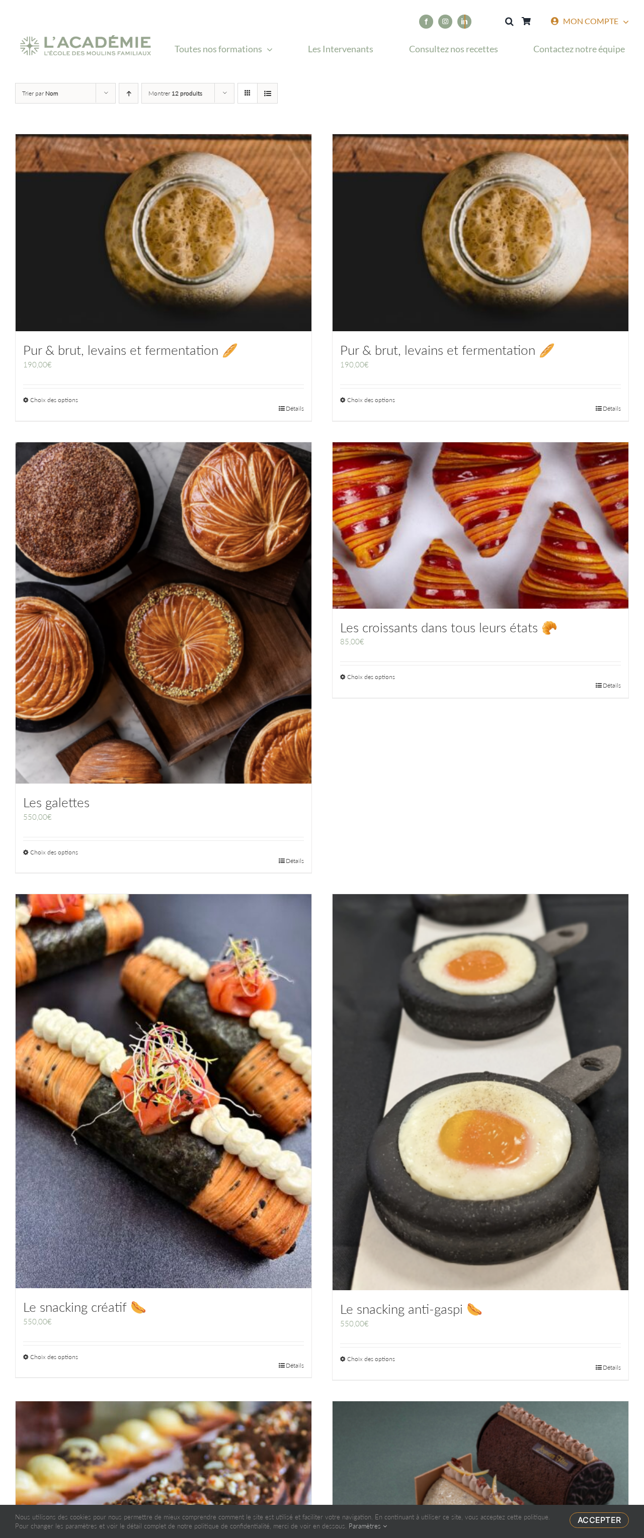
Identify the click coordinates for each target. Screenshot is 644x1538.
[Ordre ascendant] (128, 93)
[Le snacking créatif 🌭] (163, 1091)
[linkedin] (464, 22)
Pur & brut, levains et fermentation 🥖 (130, 349)
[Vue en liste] (267, 93)
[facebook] (426, 22)
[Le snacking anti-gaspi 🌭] (480, 1092)
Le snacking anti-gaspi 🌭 (411, 1308)
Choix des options (54, 400)
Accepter (599, 1520)
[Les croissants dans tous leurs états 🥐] (480, 525)
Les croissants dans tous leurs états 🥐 (448, 627)
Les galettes (56, 802)
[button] (509, 21)
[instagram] (445, 22)
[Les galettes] (163, 613)
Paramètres (366, 1526)
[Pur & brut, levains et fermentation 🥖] (163, 232)
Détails (295, 408)
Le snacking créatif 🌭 (84, 1306)
